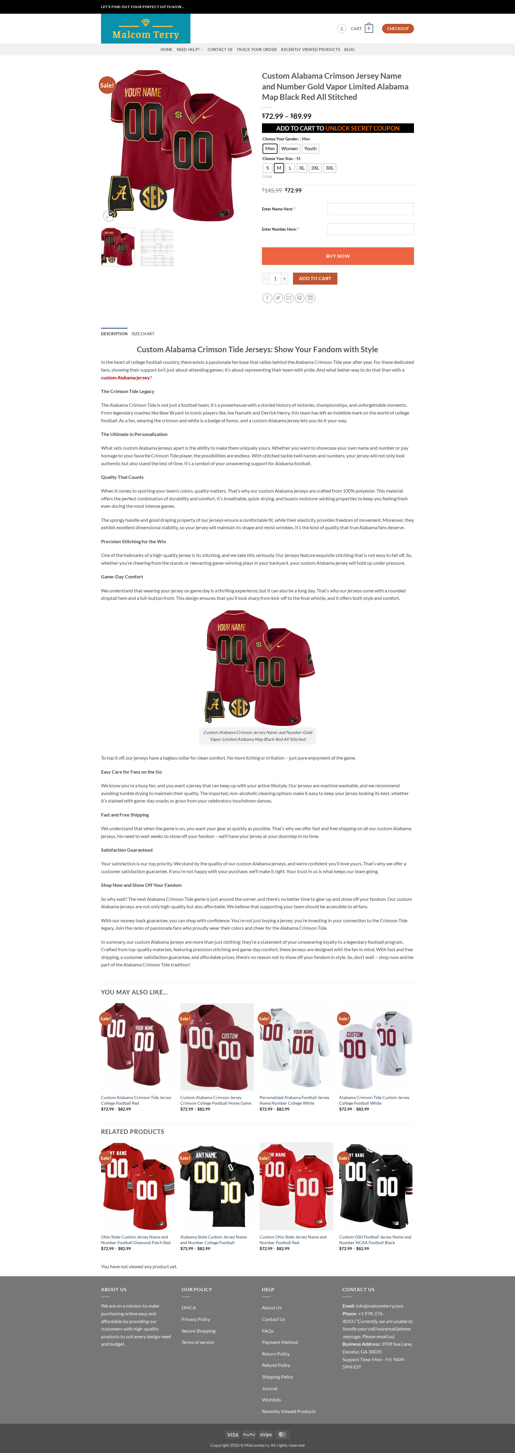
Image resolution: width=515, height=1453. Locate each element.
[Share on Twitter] (278, 298)
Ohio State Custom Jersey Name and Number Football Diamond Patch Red (135, 1239)
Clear (267, 176)
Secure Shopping (198, 1331)
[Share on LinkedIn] (310, 298)
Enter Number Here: (279, 229)
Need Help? (188, 49)
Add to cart (315, 278)
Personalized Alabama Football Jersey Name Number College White (294, 1100)
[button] (341, 28)
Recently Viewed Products (310, 49)
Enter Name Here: (277, 209)
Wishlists (271, 1399)
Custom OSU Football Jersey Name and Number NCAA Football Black (375, 1239)
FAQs (268, 1331)
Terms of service (198, 1342)
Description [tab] (114, 333)
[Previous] (111, 145)
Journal (269, 1388)
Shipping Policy (277, 1376)
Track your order (257, 49)
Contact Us (220, 49)
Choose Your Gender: (281, 139)
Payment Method (280, 1342)
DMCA (189, 1307)
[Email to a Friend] (289, 298)
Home (167, 49)
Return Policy (276, 1353)
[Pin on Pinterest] (300, 298)
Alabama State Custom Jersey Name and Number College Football (213, 1239)
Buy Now (338, 256)
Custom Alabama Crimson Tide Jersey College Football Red (136, 1100)
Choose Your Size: (278, 159)
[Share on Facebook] (267, 298)
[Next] (242, 145)
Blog (349, 49)
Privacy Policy (196, 1319)
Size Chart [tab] (143, 333)
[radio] (270, 148)
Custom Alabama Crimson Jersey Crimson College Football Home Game (215, 1100)
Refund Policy (276, 1365)
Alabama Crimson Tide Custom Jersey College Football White (374, 1100)
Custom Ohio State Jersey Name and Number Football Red (293, 1239)
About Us (272, 1307)
